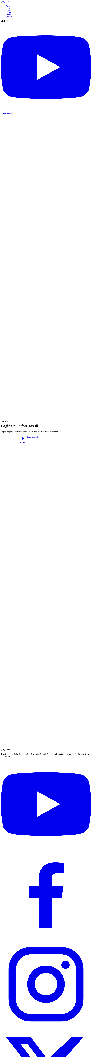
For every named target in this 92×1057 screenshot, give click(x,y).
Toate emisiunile (33, 437)
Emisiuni (9, 8)
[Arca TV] (5, 2)
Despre (8, 12)
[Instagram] (46, 1028)
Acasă (8, 6)
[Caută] (7, 21)
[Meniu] (12, 113)
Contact (9, 17)
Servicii (9, 15)
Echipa (8, 10)
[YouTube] (46, 848)
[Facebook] (46, 938)
